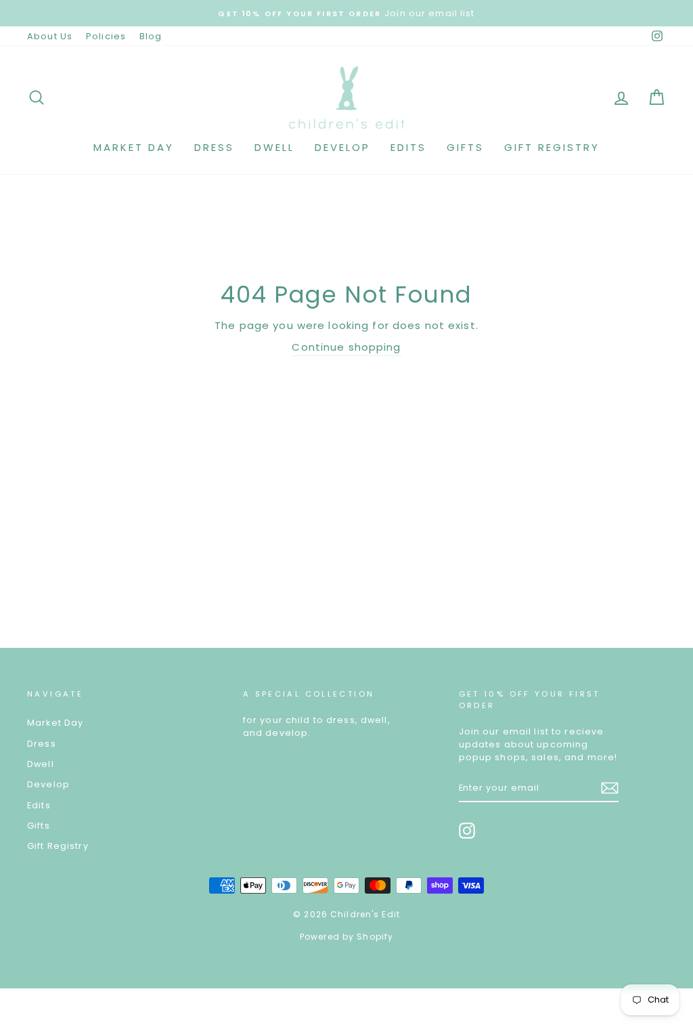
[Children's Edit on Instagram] (467, 831)
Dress (214, 147)
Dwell (274, 147)
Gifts (465, 147)
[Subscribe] (610, 788)
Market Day (133, 147)
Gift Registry (552, 147)
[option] (346, 13)
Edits (408, 147)
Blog (150, 36)
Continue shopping (346, 347)
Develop (342, 147)
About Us (49, 36)
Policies (106, 36)
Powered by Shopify (346, 936)
